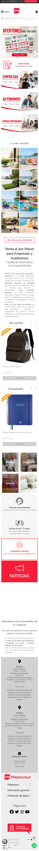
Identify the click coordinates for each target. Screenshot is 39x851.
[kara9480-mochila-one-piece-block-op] (19, 346)
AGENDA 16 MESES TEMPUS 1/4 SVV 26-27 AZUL (18, 432)
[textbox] (20, 18)
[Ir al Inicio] (34, 838)
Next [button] (36, 322)
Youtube (27, 812)
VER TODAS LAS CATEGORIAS (19, 240)
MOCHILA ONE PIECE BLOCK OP (12, 367)
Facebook (12, 812)
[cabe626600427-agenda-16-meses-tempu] (19, 412)
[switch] (5, 848)
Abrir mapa (19, 686)
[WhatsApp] (34, 845)
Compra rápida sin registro (31, 1)
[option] (19, 354)
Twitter (17, 812)
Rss (22, 812)
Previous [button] (32, 322)
